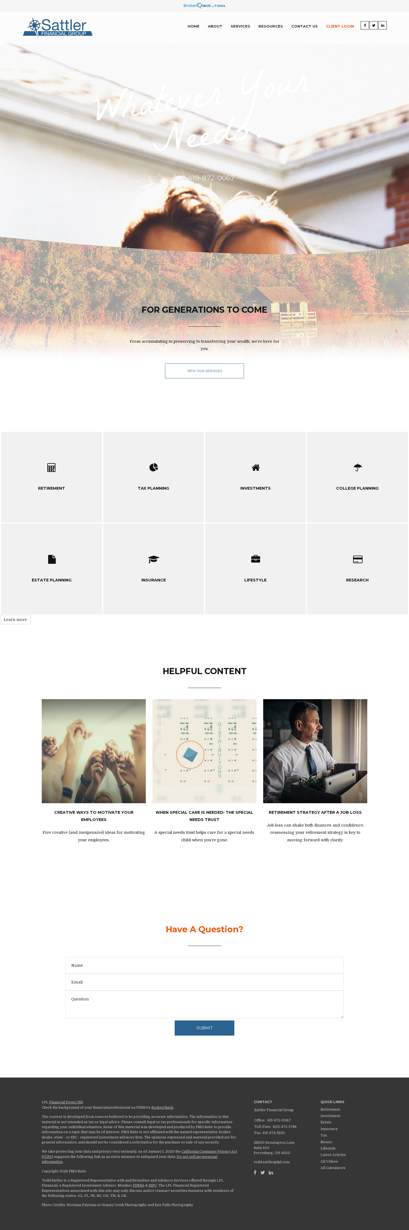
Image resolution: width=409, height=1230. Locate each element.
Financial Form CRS (66, 1102)
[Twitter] (262, 1172)
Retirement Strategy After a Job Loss (315, 812)
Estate (326, 1122)
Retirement (330, 1109)
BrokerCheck (162, 1108)
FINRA (138, 1185)
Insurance (329, 1129)
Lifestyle (328, 1148)
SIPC (153, 1185)
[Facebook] (255, 1172)
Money (326, 1142)
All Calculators (333, 1168)
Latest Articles (333, 1155)
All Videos (329, 1162)
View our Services (204, 371)
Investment (330, 1116)
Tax (324, 1135)
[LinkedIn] (271, 1172)
